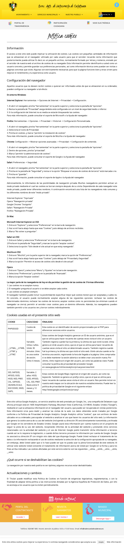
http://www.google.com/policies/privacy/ (60, 389)
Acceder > (20, 517)
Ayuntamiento (23, 14)
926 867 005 (33, 529)
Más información (114, 542)
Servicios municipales (47, 14)
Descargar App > (103, 518)
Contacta (105, 14)
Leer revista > (62, 517)
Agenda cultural (64, 499)
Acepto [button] (101, 542)
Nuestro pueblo (73, 14)
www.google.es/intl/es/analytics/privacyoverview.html (69, 367)
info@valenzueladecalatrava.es (92, 529)
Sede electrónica (101, 23)
